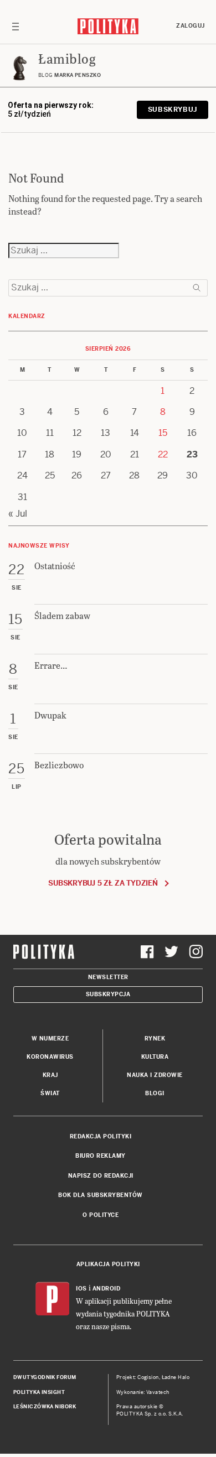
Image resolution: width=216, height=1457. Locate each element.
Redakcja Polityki (101, 1136)
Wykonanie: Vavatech (142, 1392)
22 (163, 454)
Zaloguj (190, 25)
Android (106, 1288)
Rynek (155, 1038)
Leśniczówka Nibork (44, 1406)
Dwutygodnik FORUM (44, 1377)
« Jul (17, 513)
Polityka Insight (39, 1392)
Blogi (154, 1093)
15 (162, 433)
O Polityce (101, 1215)
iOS (81, 1288)
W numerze (50, 1038)
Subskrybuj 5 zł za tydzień (102, 883)
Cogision (148, 1377)
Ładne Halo (176, 1377)
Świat (50, 1093)
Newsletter (108, 977)
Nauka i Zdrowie (155, 1075)
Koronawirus (50, 1056)
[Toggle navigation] (15, 26)
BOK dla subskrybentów (100, 1195)
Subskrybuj (172, 109)
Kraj (50, 1075)
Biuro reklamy (100, 1155)
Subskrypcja (108, 994)
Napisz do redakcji (100, 1175)
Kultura (155, 1056)
